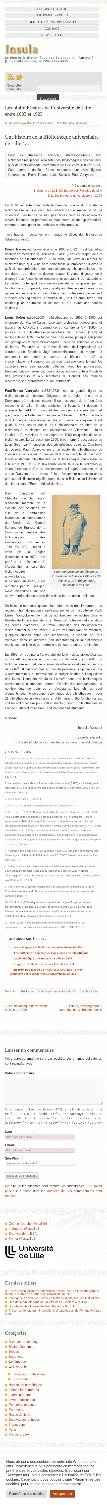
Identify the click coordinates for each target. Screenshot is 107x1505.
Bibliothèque (27, 991)
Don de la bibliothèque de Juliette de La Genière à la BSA (48, 1302)
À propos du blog (51, 8)
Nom (8, 1132)
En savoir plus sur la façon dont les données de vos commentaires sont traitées (53, 1191)
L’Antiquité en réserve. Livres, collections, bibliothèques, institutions (54, 1298)
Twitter (19, 77)
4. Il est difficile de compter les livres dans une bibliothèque (58, 742)
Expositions (20, 1379)
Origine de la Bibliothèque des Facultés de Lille (44, 964)
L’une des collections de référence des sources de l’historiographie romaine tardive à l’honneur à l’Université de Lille (52, 1292)
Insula (21, 49)
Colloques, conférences (29, 1374)
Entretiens (16, 1356)
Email (9, 1145)
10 (18, 668)
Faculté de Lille (89, 991)
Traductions (17, 1424)
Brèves (14, 1351)
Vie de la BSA (19, 1434)
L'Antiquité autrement (24, 1390)
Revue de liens (19, 1414)
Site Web (12, 1158)
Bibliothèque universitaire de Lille (57, 991)
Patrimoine (81, 123)
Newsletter (51, 35)
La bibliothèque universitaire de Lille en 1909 (42, 958)
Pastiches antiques (22, 1405)
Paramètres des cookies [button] (26, 1494)
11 (64, 677)
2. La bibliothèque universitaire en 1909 (75, 195)
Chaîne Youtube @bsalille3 (28, 1224)
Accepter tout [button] (62, 1494)
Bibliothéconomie (21, 1347)
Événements (18, 1366)
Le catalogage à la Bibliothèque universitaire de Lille (47, 947)
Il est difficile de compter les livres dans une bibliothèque (50, 953)
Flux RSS (10, 77)
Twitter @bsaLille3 (22, 1238)
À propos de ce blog (23, 1342)
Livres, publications (23, 1400)
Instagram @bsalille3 (24, 1228)
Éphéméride (17, 1361)
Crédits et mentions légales (51, 22)
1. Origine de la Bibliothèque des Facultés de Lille (68, 190)
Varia (12, 1429)
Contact (52, 28)
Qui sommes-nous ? (52, 15)
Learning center (20, 1395)
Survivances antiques (24, 1419)
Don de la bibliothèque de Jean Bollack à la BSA (41, 1306)
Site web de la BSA (23, 1233)
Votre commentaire (19, 1073)
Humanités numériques (25, 1385)
